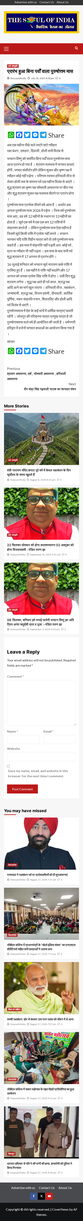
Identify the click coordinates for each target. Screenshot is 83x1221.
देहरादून (11, 1153)
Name (12, 731)
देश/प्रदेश (12, 864)
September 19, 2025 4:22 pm (45, 554)
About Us (63, 2)
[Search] (76, 48)
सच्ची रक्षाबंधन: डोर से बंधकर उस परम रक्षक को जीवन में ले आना (40, 1019)
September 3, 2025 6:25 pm (45, 629)
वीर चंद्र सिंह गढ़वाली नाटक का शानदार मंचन (50, 386)
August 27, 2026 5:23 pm (43, 1098)
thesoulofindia (18, 78)
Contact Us (46, 2)
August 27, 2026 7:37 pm (43, 879)
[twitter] (41, 1196)
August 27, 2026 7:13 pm (43, 954)
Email (49, 731)
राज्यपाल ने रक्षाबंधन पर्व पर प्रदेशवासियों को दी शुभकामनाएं (37, 875)
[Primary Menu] (8, 48)
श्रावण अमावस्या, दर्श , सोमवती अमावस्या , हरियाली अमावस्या (36, 374)
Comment (15, 676)
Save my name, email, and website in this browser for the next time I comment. (38, 773)
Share (56, 135)
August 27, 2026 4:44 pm (43, 1172)
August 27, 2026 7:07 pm (43, 1024)
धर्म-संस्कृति (13, 66)
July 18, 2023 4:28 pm (42, 78)
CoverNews (60, 1209)
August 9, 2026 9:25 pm (43, 479)
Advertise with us (26, 2)
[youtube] (49, 1196)
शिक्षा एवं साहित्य (14, 1009)
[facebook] (33, 1196)
